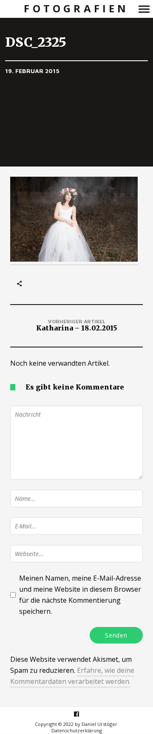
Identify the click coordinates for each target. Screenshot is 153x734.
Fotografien (76, 8)
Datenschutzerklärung (76, 730)
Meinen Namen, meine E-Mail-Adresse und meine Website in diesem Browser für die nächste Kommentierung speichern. (80, 594)
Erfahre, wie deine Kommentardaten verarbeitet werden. (72, 676)
